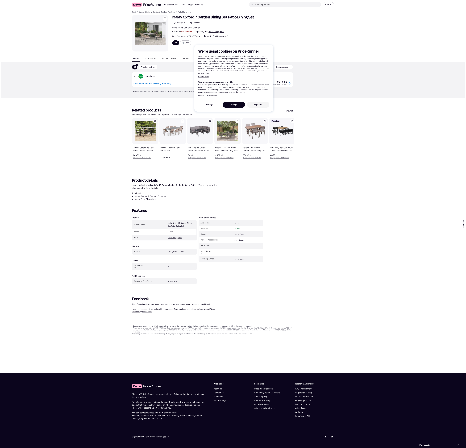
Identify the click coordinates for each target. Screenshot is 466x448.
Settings (209, 104)
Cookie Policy (203, 77)
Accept (234, 104)
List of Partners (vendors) (207, 95)
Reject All (258, 104)
